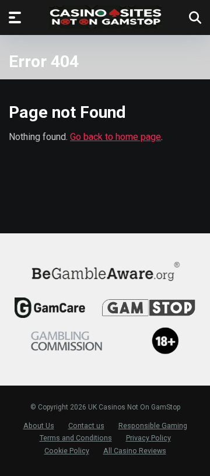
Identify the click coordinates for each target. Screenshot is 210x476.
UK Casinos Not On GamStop (134, 407)
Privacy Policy (148, 437)
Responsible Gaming (152, 425)
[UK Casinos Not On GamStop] (105, 17)
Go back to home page (115, 136)
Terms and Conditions (76, 437)
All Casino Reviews (134, 450)
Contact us (86, 425)
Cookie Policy (66, 450)
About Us (38, 425)
